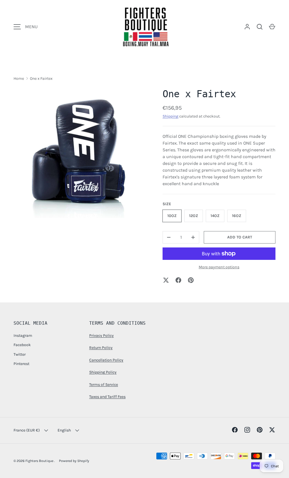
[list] (79, 152)
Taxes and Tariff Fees (107, 396)
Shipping (170, 116)
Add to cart (239, 237)
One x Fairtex (41, 78)
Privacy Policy (101, 335)
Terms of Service (103, 384)
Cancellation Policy (106, 360)
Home (19, 78)
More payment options (219, 267)
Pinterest (21, 363)
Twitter (20, 354)
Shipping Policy (103, 372)
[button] (272, 27)
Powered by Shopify (74, 461)
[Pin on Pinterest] (191, 280)
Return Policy (101, 347)
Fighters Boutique (39, 461)
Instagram (23, 335)
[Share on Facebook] (178, 280)
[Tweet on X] (166, 280)
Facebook (22, 344)
